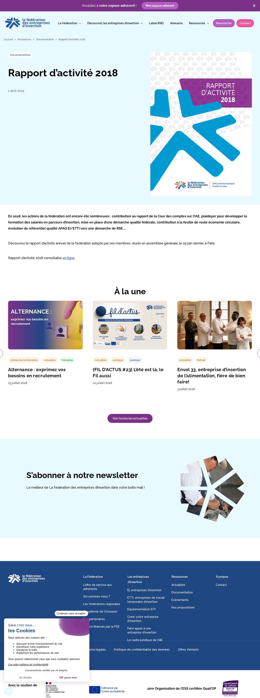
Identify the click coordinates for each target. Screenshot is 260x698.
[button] (79, 23)
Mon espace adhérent (160, 5)
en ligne (69, 258)
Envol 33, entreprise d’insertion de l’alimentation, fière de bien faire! (211, 375)
